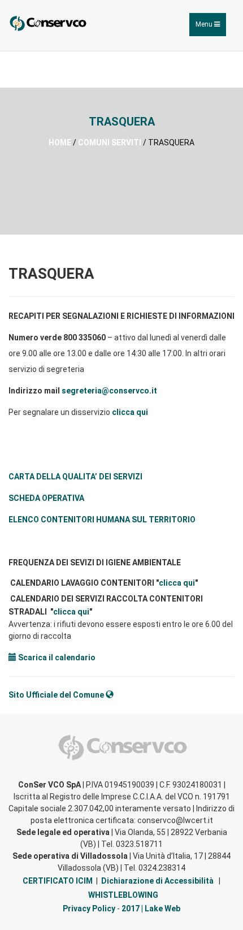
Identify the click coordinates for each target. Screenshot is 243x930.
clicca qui (130, 412)
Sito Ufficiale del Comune (57, 694)
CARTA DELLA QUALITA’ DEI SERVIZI (75, 476)
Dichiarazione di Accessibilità (157, 880)
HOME (60, 142)
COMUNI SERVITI (109, 142)
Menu (210, 28)
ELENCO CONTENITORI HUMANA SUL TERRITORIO (102, 519)
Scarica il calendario (56, 657)
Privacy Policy (89, 908)
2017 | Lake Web (151, 908)
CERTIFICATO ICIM (58, 880)
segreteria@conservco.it (109, 390)
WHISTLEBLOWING (123, 894)
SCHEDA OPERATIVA (46, 498)
